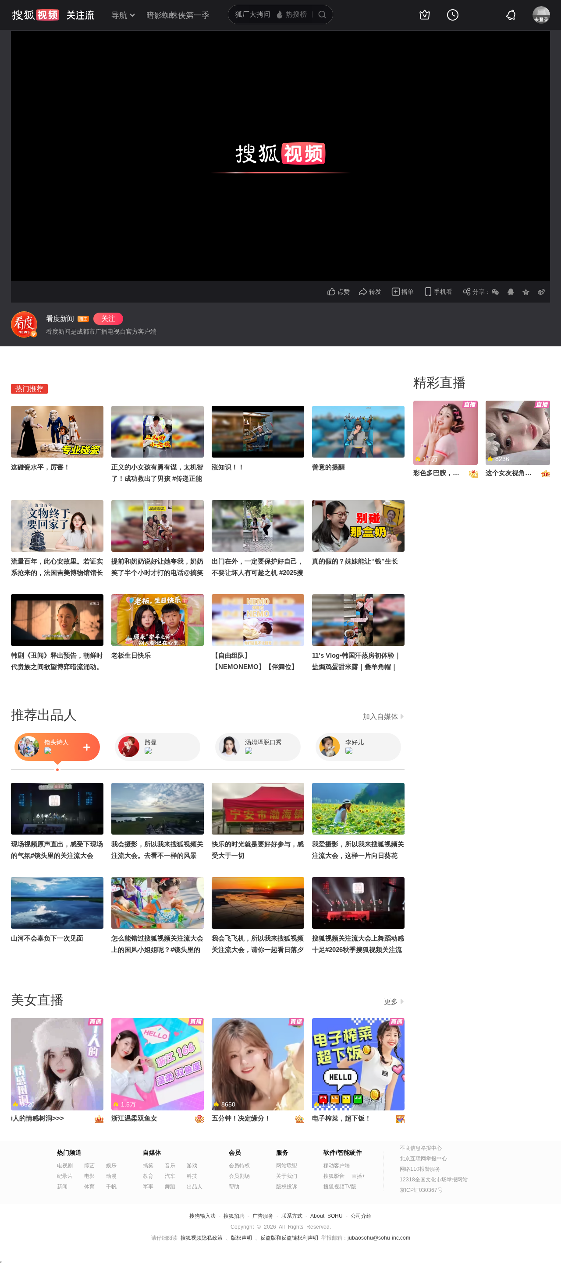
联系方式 (291, 1216)
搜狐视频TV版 (339, 1187)
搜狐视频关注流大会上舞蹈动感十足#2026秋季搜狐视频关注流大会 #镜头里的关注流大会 (358, 949)
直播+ (358, 1176)
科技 (192, 1176)
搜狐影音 (333, 1176)
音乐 (170, 1166)
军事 (148, 1187)
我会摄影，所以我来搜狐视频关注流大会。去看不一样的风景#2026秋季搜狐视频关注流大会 (157, 855)
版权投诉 (286, 1187)
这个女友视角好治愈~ (517, 472)
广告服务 (262, 1216)
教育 (148, 1176)
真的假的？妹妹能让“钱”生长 (355, 561)
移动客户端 (336, 1166)
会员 (235, 1152)
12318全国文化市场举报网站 (434, 1180)
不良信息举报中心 (421, 1148)
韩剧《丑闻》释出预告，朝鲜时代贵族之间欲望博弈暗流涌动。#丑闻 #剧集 (57, 667)
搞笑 (148, 1166)
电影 (89, 1176)
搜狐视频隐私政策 (202, 1238)
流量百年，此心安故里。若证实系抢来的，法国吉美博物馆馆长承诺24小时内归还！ (57, 572)
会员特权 (239, 1166)
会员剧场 (239, 1176)
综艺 (89, 1166)
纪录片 (65, 1176)
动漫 (111, 1176)
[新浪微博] (541, 291)
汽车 (170, 1176)
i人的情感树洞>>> (37, 1118)
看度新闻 (60, 318)
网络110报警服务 (420, 1169)
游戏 (192, 1166)
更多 (391, 1001)
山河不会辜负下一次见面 (47, 938)
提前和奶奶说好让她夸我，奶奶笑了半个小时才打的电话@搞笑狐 (157, 572)
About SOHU (326, 1216)
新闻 (62, 1187)
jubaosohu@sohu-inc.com (379, 1238)
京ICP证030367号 (421, 1190)
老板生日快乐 (131, 655)
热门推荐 (29, 388)
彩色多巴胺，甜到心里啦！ (452, 472)
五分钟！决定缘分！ (241, 1118)
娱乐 (111, 1166)
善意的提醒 (328, 467)
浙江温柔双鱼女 (134, 1118)
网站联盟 (286, 1166)
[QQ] (510, 291)
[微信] (495, 291)
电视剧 (65, 1166)
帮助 (234, 1187)
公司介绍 (361, 1216)
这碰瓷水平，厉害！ (40, 467)
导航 (119, 15)
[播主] (24, 324)
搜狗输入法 (202, 1216)
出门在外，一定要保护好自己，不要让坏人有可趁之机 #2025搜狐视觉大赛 (258, 572)
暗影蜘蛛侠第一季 (177, 15)
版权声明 (241, 1238)
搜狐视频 (35, 15)
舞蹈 (170, 1187)
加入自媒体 (380, 716)
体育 (89, 1187)
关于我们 (286, 1176)
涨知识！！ (228, 467)
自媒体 (152, 1152)
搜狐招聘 (234, 1216)
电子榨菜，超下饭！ (341, 1118)
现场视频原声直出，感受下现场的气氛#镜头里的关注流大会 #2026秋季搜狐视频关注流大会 (57, 855)
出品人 (194, 1187)
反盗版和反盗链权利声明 (289, 1238)
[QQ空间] (526, 291)
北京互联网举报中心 (423, 1159)
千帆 (111, 1187)
